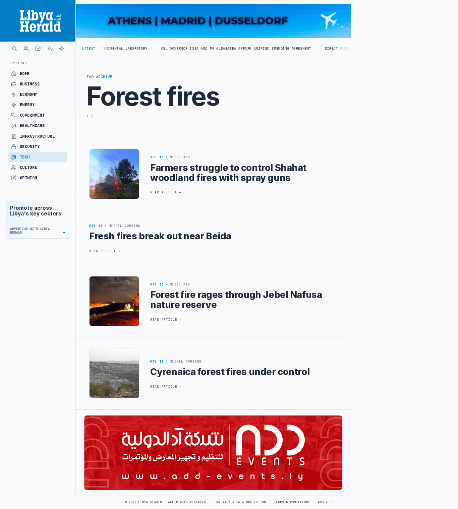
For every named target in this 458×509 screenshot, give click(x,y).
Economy (28, 94)
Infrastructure (37, 136)
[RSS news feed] (49, 48)
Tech (25, 157)
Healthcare (32, 125)
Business (30, 84)
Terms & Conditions (291, 502)
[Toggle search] (14, 48)
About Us (326, 502)
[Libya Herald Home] (37, 21)
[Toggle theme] (61, 48)
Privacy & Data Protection (241, 502)
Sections (17, 63)
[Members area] (26, 48)
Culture (28, 167)
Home (25, 73)
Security (30, 146)
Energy (27, 105)
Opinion (28, 178)
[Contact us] (38, 48)
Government (32, 115)
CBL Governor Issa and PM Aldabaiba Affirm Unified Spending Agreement (212, 48)
